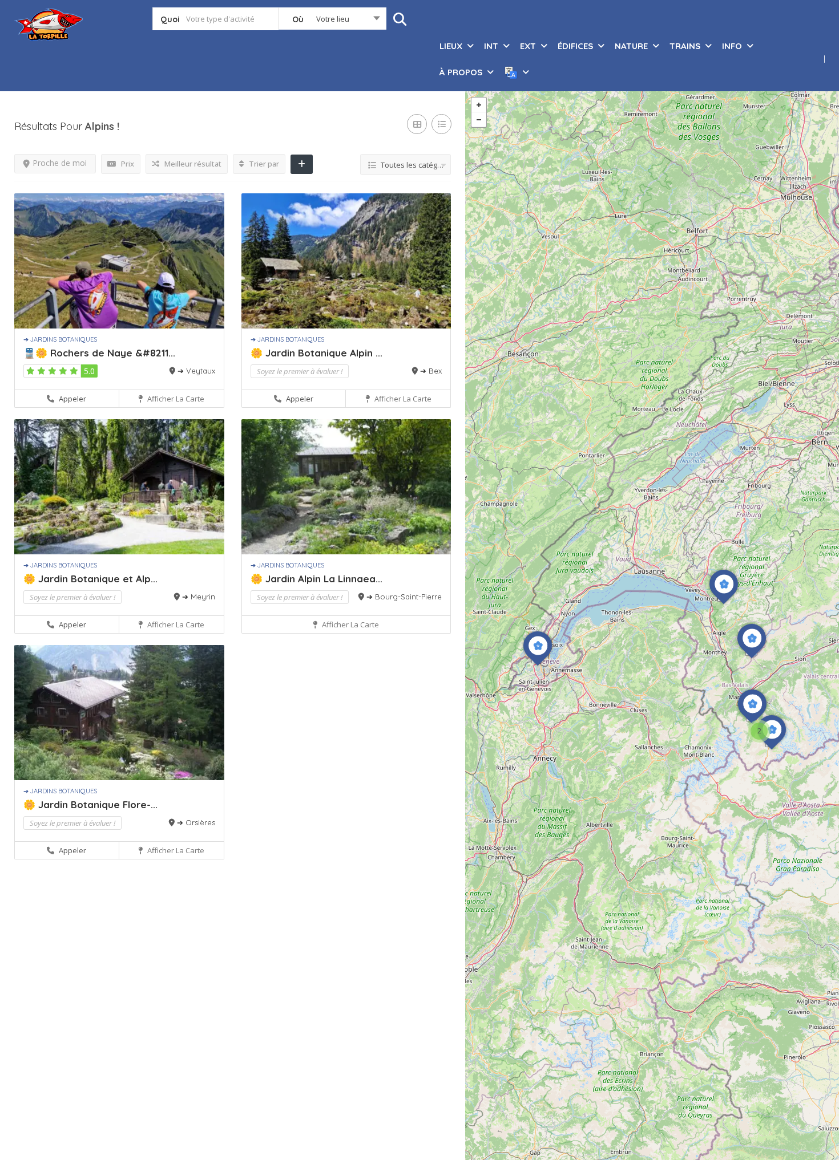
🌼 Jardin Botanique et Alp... (90, 579)
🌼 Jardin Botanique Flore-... (90, 804)
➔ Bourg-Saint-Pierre (404, 596)
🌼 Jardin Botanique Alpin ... (316, 353)
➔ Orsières (196, 822)
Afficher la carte (175, 399)
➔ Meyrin (198, 596)
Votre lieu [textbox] (332, 19)
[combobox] (332, 21)
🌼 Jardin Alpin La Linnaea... (316, 579)
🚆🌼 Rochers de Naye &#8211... (99, 353)
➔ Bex (431, 370)
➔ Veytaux (196, 370)
